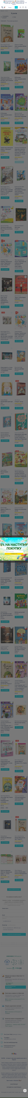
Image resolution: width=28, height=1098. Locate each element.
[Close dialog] (27, 539)
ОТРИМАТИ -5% (14, 553)
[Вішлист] (23, 7)
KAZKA (5, 7)
